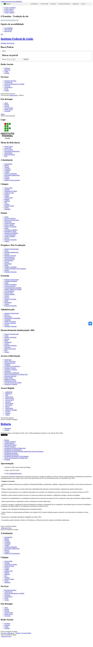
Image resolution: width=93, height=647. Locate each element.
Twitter (6, 627)
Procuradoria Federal (10, 445)
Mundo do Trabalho (11, 410)
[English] (4, 20)
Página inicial (13, 95)
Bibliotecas (8, 393)
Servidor (6, 106)
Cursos (6, 217)
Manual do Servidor (10, 349)
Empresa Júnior (8, 292)
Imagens (7, 413)
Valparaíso (7, 209)
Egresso (6, 104)
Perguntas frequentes (10, 81)
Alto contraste (8, 29)
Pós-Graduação (8, 260)
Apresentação (8, 164)
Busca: (4, 59)
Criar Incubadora (9, 291)
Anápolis (7, 189)
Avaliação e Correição (10, 384)
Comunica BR (44, 4)
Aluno (6, 103)
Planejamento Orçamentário (12, 318)
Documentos (8, 221)
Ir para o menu (9, 9)
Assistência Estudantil (10, 281)
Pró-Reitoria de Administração (13, 450)
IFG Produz (8, 405)
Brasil (9, 4)
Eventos (6, 262)
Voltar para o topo (6, 528)
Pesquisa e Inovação (10, 255)
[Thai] (17, 20)
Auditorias (7, 364)
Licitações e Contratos (10, 369)
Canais (83, 4)
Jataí (5, 202)
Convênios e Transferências (12, 366)
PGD (5, 156)
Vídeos (7, 415)
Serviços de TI (9, 400)
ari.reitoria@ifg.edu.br (15, 473)
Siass (5, 350)
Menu (2, 114)
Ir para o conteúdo (10, 7)
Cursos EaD (7, 148)
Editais (6, 228)
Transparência (8, 87)
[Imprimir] (7, 428)
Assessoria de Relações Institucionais (15, 448)
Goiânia (6, 196)
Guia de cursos (8, 108)
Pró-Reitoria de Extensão (11, 454)
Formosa (6, 194)
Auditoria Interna (9, 443)
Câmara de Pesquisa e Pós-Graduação (15, 268)
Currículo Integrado (10, 235)
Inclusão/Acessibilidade (11, 233)
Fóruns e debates (9, 225)
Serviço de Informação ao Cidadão (14, 84)
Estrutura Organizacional (11, 220)
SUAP (6, 89)
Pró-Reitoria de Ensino (10, 453)
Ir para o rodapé (9, 12)
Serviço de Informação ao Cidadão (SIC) (16, 374)
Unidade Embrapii (9, 259)
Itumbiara (7, 201)
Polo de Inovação (9, 257)
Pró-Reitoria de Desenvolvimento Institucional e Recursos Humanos (23, 451)
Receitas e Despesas (10, 323)
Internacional (9, 397)
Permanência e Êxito (10, 231)
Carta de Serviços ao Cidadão (12, 382)
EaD (6, 395)
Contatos (6, 178)
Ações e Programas (9, 361)
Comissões (7, 170)
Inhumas (6, 199)
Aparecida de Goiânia (10, 191)
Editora (7, 406)
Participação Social (9, 363)
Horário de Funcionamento (12, 180)
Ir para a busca (9, 11)
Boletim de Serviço (9, 379)
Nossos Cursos (8, 146)
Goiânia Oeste (8, 197)
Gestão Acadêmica (9, 236)
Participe (53, 4)
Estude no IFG (8, 109)
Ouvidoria (7, 85)
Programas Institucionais (11, 252)
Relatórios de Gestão (10, 381)
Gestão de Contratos (10, 321)
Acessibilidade (8, 28)
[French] (7, 20)
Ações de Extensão (9, 286)
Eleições (6, 177)
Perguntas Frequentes (10, 239)
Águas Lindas (8, 188)
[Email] (6, 430)
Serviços (6, 238)
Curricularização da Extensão (12, 287)
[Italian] (12, 20)
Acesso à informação (64, 4)
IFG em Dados (8, 149)
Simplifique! (34, 4)
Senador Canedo (9, 206)
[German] (9, 20)
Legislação (75, 4)
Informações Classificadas (11, 373)
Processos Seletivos (10, 218)
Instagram (7, 625)
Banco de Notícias (9, 154)
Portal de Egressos (9, 294)
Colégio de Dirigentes (10, 173)
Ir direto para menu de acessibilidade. (11, 1)
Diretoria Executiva (10, 446)
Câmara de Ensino (9, 223)
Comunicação (8, 82)
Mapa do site (8, 31)
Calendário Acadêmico (10, 230)
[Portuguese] (2, 20)
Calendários (8, 392)
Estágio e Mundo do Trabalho (12, 289)
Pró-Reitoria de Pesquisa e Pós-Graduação (16, 456)
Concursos (7, 111)
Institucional (7, 360)
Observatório (9, 408)
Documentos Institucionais (12, 151)
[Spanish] (14, 20)
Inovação (8, 401)
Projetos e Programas (10, 226)
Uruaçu (6, 207)
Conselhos (7, 169)
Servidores (7, 371)
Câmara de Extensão (10, 299)
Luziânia (6, 204)
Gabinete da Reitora (10, 441)
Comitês (6, 172)
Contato (6, 90)
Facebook (7, 623)
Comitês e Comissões (10, 267)
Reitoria (6, 165)
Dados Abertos (8, 377)
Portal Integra (9, 403)
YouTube (7, 628)
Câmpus (6, 167)
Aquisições (7, 320)
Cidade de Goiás (9, 193)
